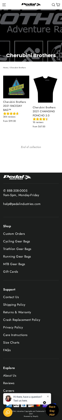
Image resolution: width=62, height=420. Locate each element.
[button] (52, 410)
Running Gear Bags (17, 256)
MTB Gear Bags (14, 264)
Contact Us (11, 297)
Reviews (8, 383)
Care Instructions (15, 335)
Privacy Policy (13, 327)
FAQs (7, 350)
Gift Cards (10, 271)
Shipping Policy (14, 304)
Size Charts (11, 342)
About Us (9, 375)
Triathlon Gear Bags (17, 249)
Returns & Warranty (17, 312)
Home (5, 67)
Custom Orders (14, 233)
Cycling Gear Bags (16, 241)
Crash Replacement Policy (21, 320)
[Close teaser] (44, 402)
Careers (8, 390)
